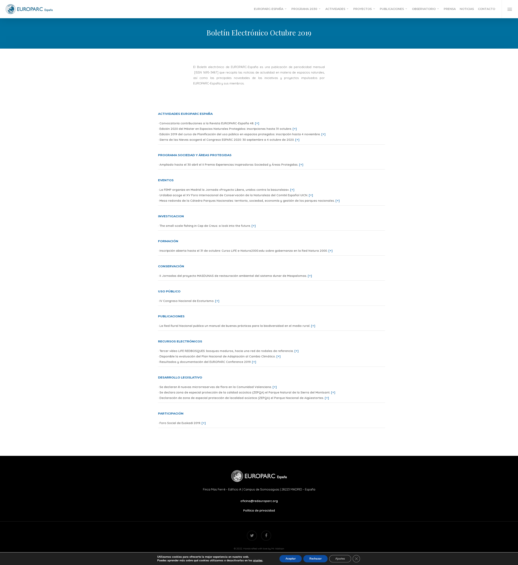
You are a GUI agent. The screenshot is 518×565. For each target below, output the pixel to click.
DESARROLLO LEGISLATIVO (180, 377)
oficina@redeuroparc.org (259, 501)
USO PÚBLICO (169, 291)
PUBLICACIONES (171, 316)
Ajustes (340, 559)
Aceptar (291, 559)
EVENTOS (166, 180)
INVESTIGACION (171, 216)
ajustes (257, 560)
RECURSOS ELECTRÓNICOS (180, 341)
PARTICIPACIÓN (171, 413)
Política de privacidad (259, 510)
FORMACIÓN (168, 241)
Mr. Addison (277, 548)
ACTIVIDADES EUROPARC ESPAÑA (185, 114)
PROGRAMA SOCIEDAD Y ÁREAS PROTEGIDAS (194, 155)
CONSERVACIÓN (171, 266)
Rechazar (315, 559)
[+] (257, 123)
